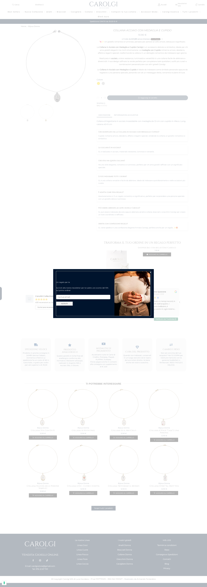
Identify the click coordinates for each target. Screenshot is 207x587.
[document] (103, 293)
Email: (58, 293)
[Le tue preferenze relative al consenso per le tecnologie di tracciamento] (4, 583)
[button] (150, 272)
